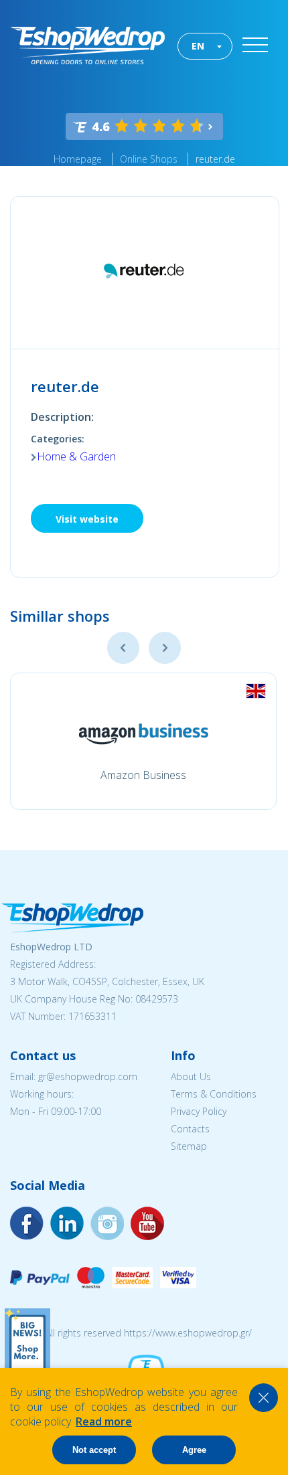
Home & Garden (76, 456)
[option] (143, 741)
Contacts (190, 1128)
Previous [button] (123, 648)
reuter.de (215, 159)
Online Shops (148, 159)
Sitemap (189, 1146)
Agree (194, 1450)
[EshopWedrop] (87, 45)
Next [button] (165, 648)
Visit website (87, 519)
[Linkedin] (147, 1223)
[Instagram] (67, 1223)
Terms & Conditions (214, 1094)
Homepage (78, 159)
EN (198, 45)
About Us (191, 1076)
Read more (104, 1421)
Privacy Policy (198, 1111)
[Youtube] (107, 1223)
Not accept (94, 1450)
